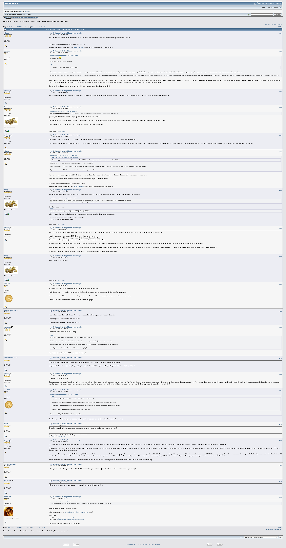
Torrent (29, 14)
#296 (280, 424)
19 (37, 27)
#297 (280, 440)
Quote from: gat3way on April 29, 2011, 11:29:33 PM (64, 501)
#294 (280, 374)
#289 (280, 256)
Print (279, 26)
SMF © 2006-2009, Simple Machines (150, 544)
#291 (280, 311)
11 (21, 27)
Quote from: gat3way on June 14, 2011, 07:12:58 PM (64, 394)
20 (39, 27)
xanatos (7, 51)
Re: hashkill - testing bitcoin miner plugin (67, 33)
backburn (7, 497)
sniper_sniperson (10, 464)
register (27, 11)
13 (25, 27)
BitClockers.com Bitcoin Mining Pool (76, 512)
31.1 (25, 14)
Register (29, 17)
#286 (280, 152)
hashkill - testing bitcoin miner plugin (55, 21)
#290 (280, 284)
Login (23, 17)
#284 (280, 107)
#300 (280, 497)
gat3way (7, 91)
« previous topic (269, 24)
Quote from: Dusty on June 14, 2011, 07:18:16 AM (63, 155)
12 (23, 27)
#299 (280, 481)
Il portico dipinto (61, 131)
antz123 (7, 284)
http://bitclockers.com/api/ (65, 518)
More (34, 17)
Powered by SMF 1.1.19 (132, 544)
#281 (280, 34)
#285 (280, 135)
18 (35, 27)
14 (27, 27)
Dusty (6, 107)
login (21, 11)
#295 (280, 391)
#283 (280, 91)
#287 (280, 190)
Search (18, 17)
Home (8, 17)
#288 (280, 228)
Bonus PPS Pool (79, 47)
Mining (22, 21)
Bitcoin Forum (7, 21)
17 (34, 27)
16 (32, 27)
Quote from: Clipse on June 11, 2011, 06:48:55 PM (63, 111)
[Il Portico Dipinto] (8, 131)
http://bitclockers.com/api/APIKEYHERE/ (70, 520)
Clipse (6, 33)
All (44, 27)
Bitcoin (16, 21)
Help (13, 17)
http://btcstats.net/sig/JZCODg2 (57, 436)
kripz (6, 423)
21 (41, 27)
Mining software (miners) (33, 21)
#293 (280, 358)
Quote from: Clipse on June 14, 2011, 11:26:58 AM (63, 198)
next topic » (278, 24)
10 (20, 27)
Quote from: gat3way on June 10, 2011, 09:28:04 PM (64, 55)
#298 (280, 465)
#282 (280, 52)
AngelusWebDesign (11, 310)
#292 (280, 328)
